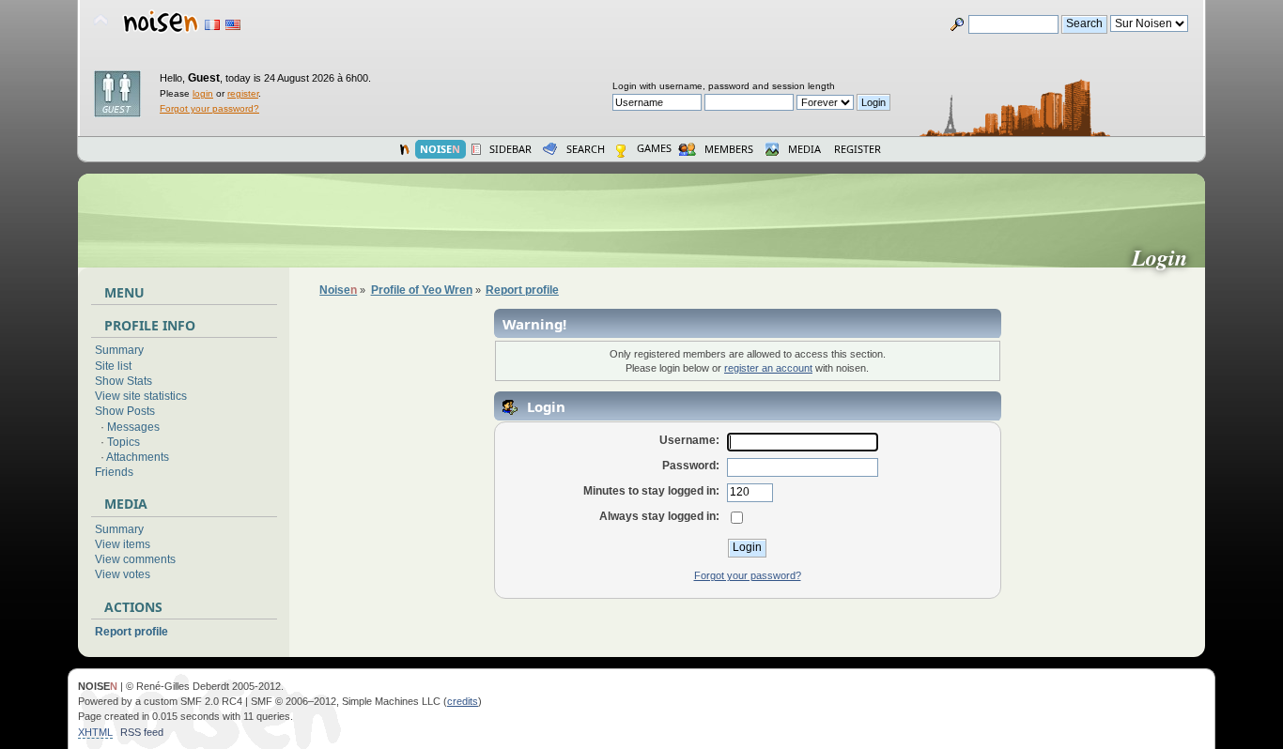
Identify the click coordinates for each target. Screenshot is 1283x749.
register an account (768, 368)
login (203, 93)
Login (1167, 257)
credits (462, 701)
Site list (113, 366)
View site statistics (141, 396)
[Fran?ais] (212, 25)
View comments (135, 559)
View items (122, 544)
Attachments (137, 457)
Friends (114, 472)
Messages (133, 427)
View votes (122, 574)
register (242, 93)
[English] (232, 25)
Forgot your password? (209, 108)
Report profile (131, 631)
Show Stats (123, 381)
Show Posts (125, 411)
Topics (123, 442)
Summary (119, 350)
